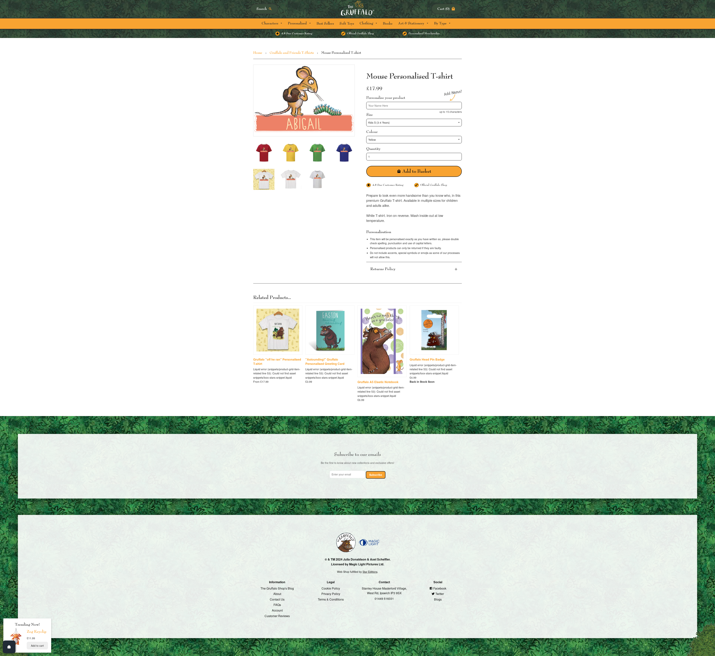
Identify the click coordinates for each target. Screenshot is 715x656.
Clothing (367, 23)
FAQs (277, 605)
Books (387, 24)
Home (257, 53)
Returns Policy (383, 269)
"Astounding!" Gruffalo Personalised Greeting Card (324, 361)
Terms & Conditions (331, 599)
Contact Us (277, 599)
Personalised (298, 23)
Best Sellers (325, 24)
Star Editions (370, 571)
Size (369, 115)
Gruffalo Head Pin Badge (427, 359)
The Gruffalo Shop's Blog (277, 588)
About (277, 594)
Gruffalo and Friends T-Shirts (292, 53)
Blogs (438, 599)
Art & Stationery (411, 23)
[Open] (9, 647)
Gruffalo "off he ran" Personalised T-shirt (277, 361)
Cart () (443, 9)
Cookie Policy (331, 588)
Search (261, 9)
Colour (371, 132)
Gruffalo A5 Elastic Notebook (378, 382)
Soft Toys (346, 24)
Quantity (373, 149)
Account (277, 610)
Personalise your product (385, 98)
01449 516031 (384, 598)
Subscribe (375, 474)
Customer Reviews (277, 616)
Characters (270, 23)
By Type (440, 23)
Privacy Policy (330, 594)
